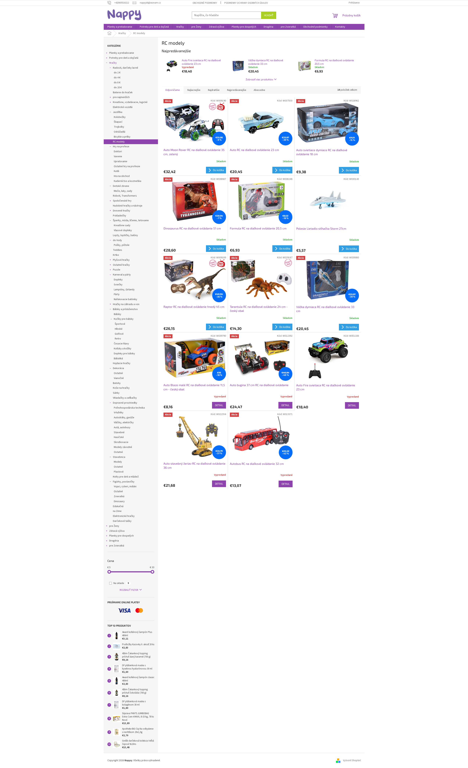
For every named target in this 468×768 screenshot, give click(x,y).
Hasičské (119, 437)
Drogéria (114, 541)
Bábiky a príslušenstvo (125, 309)
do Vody (117, 240)
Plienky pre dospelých (121, 536)
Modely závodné (123, 447)
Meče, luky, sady (123, 191)
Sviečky (118, 284)
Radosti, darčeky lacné (125, 68)
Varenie (118, 156)
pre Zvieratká (116, 546)
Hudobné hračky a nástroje (127, 206)
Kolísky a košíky (122, 348)
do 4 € (117, 77)
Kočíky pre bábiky (124, 319)
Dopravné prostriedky (125, 403)
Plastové (119, 472)
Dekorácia (118, 368)
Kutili (116, 171)
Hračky (113, 63)
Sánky (116, 393)
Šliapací (118, 122)
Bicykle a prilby (122, 137)
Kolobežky (120, 117)
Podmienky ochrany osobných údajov (246, 3)
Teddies (117, 250)
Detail (219, 405)
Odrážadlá (119, 132)
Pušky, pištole (121, 245)
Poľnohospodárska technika (129, 408)
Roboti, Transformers (125, 196)
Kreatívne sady (122, 225)
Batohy (117, 383)
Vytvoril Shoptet (352, 760)
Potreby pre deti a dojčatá (123, 58)
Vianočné (119, 378)
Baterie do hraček (123, 92)
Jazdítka (117, 112)
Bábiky (117, 314)
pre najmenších (121, 97)
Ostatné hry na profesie (127, 166)
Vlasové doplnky (123, 230)
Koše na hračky (121, 388)
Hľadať (268, 15)
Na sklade (121, 583)
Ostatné (118, 373)
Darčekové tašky (122, 521)
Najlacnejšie (193, 90)
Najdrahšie (214, 90)
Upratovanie (120, 161)
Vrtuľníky (118, 412)
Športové (120, 324)
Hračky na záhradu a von (126, 304)
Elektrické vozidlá (122, 107)
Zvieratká (119, 496)
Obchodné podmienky (205, 3)
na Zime (117, 511)
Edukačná (118, 506)
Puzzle (116, 270)
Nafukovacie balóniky (125, 299)
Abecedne (259, 90)
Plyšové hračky (121, 260)
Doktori (118, 151)
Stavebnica (119, 457)
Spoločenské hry (122, 201)
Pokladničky (119, 216)
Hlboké (118, 329)
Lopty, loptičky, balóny (125, 235)
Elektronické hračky (124, 516)
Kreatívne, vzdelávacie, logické (130, 102)
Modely (118, 462)
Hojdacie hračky (121, 363)
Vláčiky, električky (124, 422)
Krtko (116, 255)
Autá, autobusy (122, 427)
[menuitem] (120, 27)
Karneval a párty (122, 275)
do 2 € (117, 72)
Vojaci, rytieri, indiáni (125, 486)
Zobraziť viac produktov (259, 79)
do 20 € (118, 87)
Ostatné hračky (121, 265)
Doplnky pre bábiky (124, 353)
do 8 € (117, 82)
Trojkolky (119, 127)
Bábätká (118, 358)
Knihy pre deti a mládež (126, 477)
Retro (118, 339)
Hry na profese (121, 146)
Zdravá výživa (116, 531)
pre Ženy (114, 526)
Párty (117, 294)
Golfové (119, 334)
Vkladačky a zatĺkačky (125, 398)
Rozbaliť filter (129, 590)
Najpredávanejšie (236, 90)
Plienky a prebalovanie (121, 53)
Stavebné (119, 432)
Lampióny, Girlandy (124, 289)
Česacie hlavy (121, 343)
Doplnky (118, 279)
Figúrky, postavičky (123, 482)
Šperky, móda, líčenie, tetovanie (131, 220)
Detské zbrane (121, 186)
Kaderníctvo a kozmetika (127, 181)
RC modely (119, 142)
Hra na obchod (122, 176)
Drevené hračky (121, 211)
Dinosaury (119, 501)
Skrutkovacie (121, 442)
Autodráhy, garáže (124, 417)
